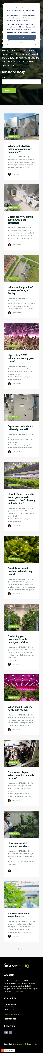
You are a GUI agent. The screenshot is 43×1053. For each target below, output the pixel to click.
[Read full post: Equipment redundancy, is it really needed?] (21, 407)
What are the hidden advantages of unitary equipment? (20, 149)
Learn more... (19, 991)
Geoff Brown (16, 174)
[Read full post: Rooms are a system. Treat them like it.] (21, 894)
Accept (21, 37)
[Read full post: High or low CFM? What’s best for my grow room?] (21, 336)
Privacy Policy (32, 1044)
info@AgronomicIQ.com (12, 1014)
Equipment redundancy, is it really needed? (20, 428)
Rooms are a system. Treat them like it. (19, 915)
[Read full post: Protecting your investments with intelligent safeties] (21, 617)
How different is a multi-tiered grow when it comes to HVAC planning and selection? (21, 499)
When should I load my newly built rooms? (20, 708)
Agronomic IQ (21, 1044)
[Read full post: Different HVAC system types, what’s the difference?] (21, 197)
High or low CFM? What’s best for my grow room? (21, 358)
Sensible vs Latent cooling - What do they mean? (20, 571)
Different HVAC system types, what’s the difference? (21, 219)
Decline (21, 43)
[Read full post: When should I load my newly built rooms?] (21, 687)
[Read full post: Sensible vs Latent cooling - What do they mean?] (21, 549)
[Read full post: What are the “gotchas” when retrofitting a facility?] (21, 268)
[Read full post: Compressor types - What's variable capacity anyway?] (21, 753)
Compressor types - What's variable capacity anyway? (21, 775)
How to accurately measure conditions (18, 845)
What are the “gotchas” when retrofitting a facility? (20, 290)
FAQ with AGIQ (13, 136)
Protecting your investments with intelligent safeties (18, 639)
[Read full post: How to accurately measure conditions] (21, 824)
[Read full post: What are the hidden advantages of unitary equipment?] (21, 126)
